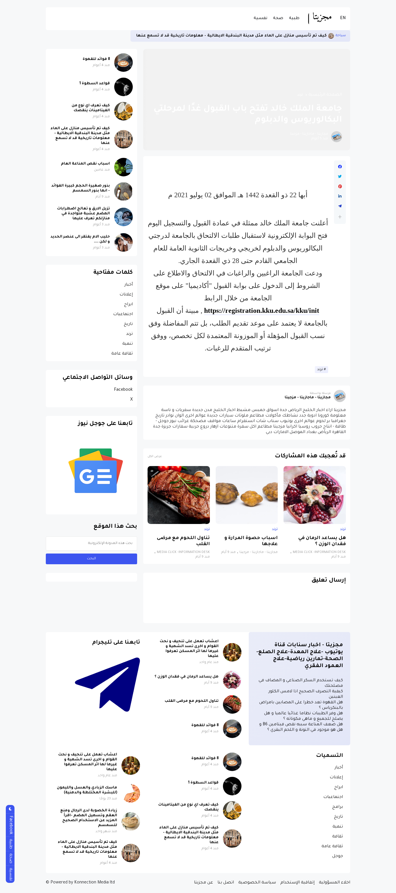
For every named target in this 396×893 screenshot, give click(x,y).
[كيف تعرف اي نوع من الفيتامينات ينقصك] (123, 111)
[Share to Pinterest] (339, 187)
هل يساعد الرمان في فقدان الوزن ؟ (322, 541)
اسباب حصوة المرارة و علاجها (251, 541)
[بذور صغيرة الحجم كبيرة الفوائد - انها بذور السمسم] (123, 191)
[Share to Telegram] (339, 206)
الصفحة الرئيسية (325, 95)
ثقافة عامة (122, 354)
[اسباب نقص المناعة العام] (123, 167)
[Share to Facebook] (339, 167)
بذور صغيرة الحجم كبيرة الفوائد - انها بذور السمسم (80, 188)
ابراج (128, 304)
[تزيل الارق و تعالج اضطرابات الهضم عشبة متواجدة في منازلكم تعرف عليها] (123, 217)
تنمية (127, 344)
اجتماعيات (123, 314)
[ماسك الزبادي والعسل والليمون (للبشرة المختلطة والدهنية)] (130, 793)
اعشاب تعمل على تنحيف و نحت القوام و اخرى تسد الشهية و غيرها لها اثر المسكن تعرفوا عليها (189, 649)
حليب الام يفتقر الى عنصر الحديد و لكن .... (80, 239)
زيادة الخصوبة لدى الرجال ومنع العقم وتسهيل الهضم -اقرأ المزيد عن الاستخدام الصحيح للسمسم (88, 818)
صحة (278, 18)
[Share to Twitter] (339, 177)
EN (343, 18)
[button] (339, 217)
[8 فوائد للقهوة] (123, 62)
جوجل (337, 856)
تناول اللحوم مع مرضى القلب (183, 541)
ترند (300, 95)
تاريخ (128, 324)
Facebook (123, 390)
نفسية (260, 18)
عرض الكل (155, 456)
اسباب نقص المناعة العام (85, 164)
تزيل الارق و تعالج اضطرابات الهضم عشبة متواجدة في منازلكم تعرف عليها (83, 214)
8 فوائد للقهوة (96, 59)
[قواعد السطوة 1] (123, 87)
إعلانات (126, 295)
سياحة (340, 36)
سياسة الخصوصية (257, 883)
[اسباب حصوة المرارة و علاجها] (247, 495)
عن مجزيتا (203, 883)
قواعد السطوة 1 (94, 84)
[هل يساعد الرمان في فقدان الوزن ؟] (315, 495)
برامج (337, 807)
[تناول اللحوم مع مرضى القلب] (179, 495)
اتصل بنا (225, 883)
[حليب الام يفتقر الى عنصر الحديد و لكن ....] (123, 242)
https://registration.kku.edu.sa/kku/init (261, 310)
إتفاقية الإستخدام (297, 883)
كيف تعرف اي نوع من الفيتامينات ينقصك (91, 108)
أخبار (128, 285)
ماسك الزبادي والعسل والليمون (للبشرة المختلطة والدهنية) (87, 790)
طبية (294, 18)
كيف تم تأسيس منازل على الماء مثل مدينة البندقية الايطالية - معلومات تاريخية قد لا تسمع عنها (231, 36)
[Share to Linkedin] (339, 196)
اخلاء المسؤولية (334, 883)
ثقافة (337, 836)
